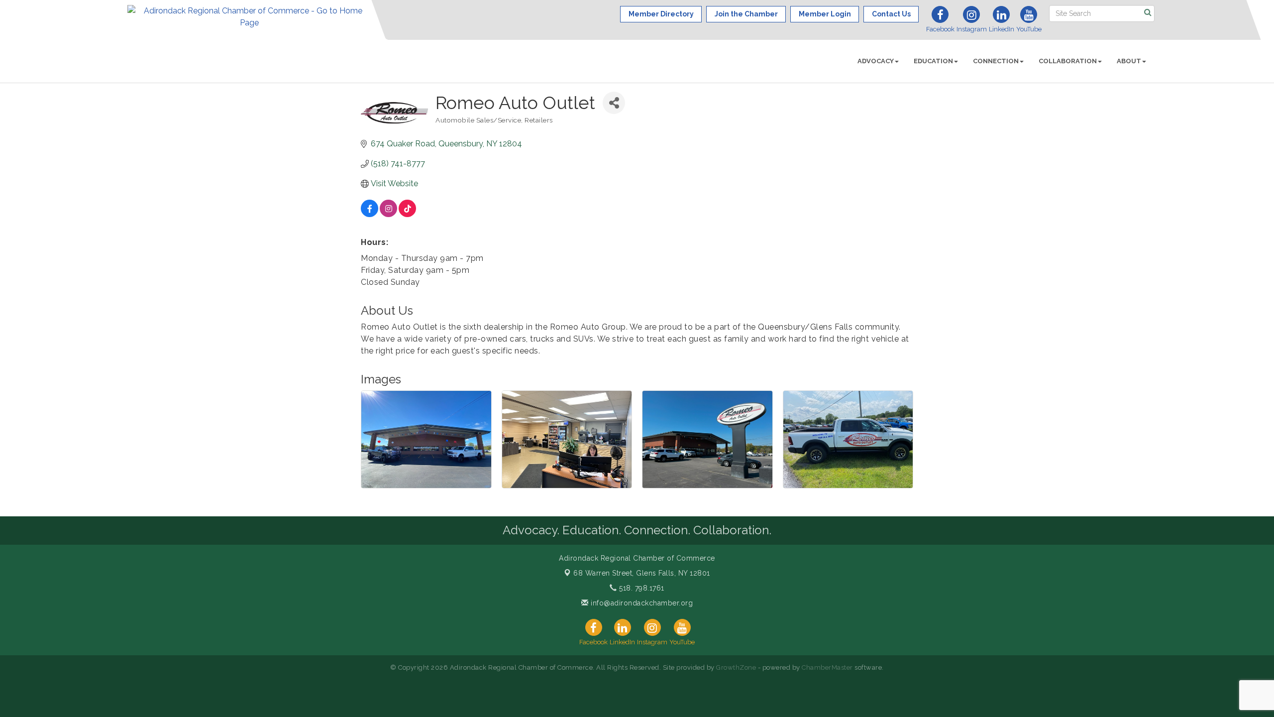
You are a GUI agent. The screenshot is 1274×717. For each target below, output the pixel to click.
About (1129, 61)
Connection (996, 61)
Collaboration (1068, 61)
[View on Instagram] (388, 214)
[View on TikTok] (407, 214)
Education (933, 61)
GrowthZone (736, 667)
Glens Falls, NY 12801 (641, 573)
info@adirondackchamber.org (641, 603)
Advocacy (875, 61)
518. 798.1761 (640, 588)
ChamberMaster (827, 667)
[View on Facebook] (369, 214)
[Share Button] (614, 103)
